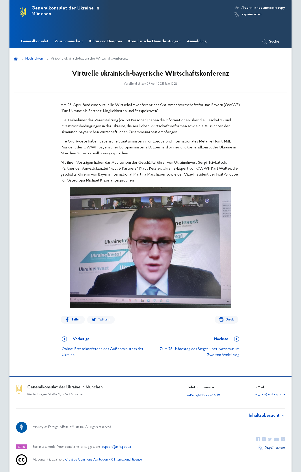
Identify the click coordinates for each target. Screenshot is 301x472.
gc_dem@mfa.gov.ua (270, 394)
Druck (230, 319)
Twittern (104, 319)
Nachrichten (34, 58)
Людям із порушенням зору (263, 7)
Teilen (76, 319)
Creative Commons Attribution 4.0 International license (103, 459)
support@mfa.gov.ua (116, 447)
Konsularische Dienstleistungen (154, 41)
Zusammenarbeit (69, 41)
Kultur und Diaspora (105, 41)
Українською (251, 14)
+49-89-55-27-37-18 (203, 395)
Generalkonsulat (34, 41)
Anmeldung (197, 41)
